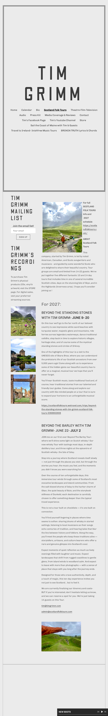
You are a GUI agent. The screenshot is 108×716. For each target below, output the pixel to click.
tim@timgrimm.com (51, 606)
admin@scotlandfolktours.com (56, 611)
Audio (22, 115)
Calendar (26, 110)
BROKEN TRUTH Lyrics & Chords (79, 130)
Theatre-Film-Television (84, 110)
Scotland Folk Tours (55, 110)
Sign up (23, 237)
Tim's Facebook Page (34, 120)
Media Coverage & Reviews (60, 115)
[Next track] (105, 712)
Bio (38, 110)
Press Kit (35, 115)
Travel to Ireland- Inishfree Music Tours (34, 130)
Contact (84, 115)
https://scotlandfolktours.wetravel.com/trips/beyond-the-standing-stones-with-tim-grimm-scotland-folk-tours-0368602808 (69, 409)
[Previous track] (98, 712)
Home (14, 110)
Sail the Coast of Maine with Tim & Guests (54, 125)
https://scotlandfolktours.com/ (90, 229)
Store (83, 120)
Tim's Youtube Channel (62, 120)
